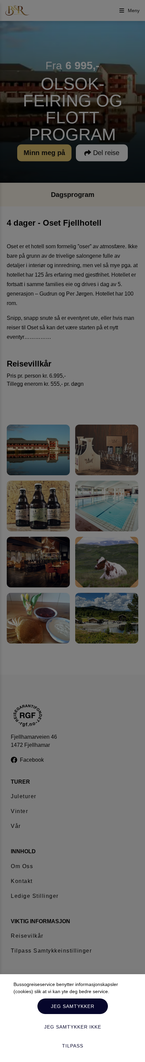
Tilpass (72, 1045)
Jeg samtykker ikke (72, 1027)
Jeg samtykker (72, 1006)
